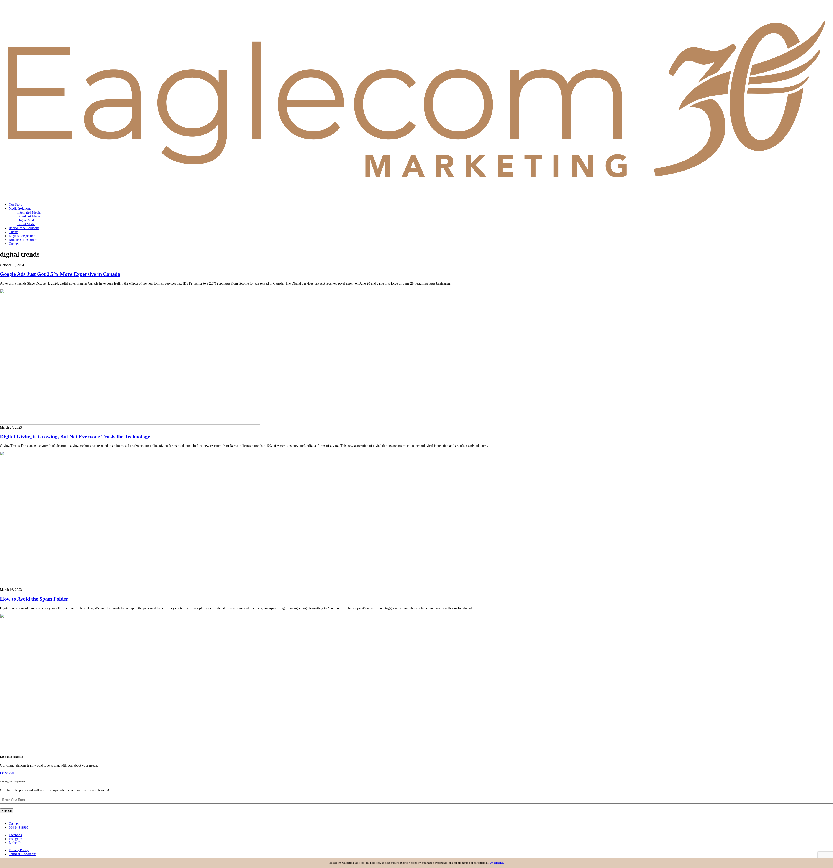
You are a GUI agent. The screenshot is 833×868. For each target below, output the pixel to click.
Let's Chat (7, 773)
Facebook (15, 835)
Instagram (15, 839)
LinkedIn (15, 843)
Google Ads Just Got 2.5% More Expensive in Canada (60, 274)
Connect (14, 243)
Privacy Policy (19, 850)
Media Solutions (20, 208)
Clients (13, 232)
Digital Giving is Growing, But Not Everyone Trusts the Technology (75, 436)
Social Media (26, 224)
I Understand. (496, 862)
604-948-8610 (18, 827)
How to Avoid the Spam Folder (34, 599)
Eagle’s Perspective (22, 236)
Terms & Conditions (22, 854)
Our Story (15, 204)
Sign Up (7, 810)
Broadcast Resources (23, 240)
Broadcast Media (29, 216)
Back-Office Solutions (24, 228)
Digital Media (26, 220)
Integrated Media (29, 212)
